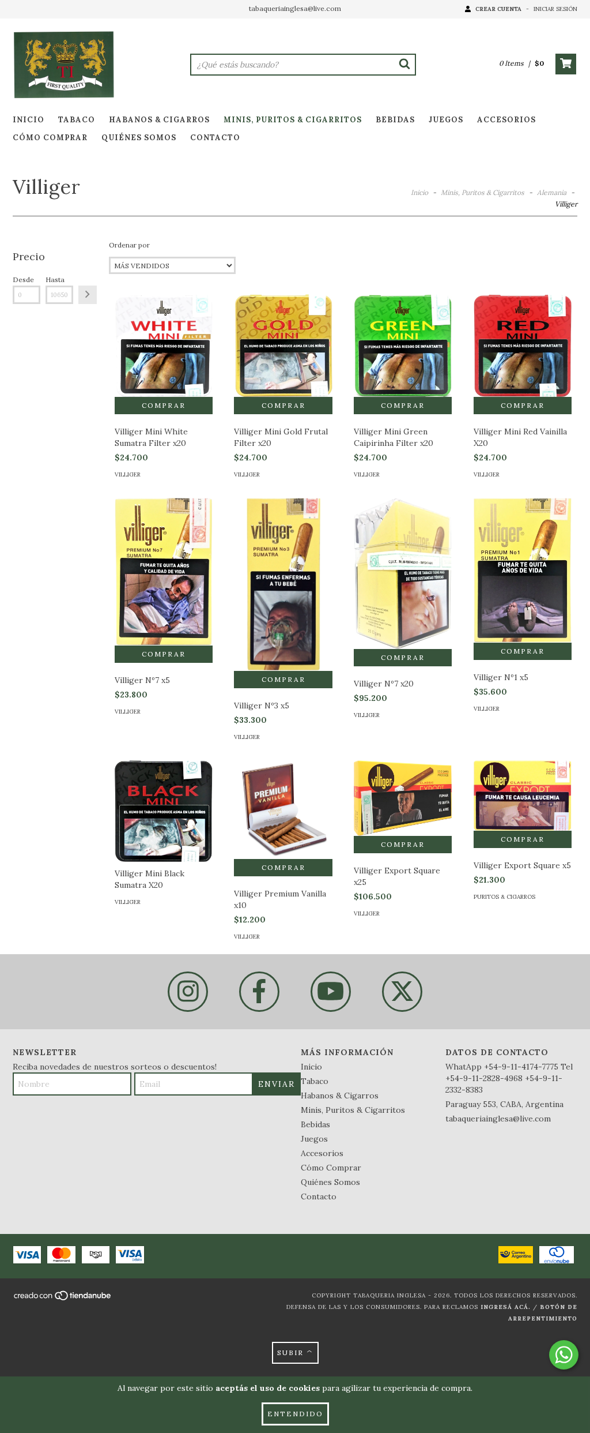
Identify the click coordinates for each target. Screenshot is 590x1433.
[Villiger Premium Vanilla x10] (283, 809)
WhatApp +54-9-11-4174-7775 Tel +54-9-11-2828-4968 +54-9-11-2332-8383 (509, 1078)
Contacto (215, 137)
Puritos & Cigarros (504, 897)
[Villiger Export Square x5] (523, 795)
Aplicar (87, 295)
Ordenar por (129, 245)
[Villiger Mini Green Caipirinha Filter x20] (403, 345)
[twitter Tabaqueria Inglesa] (402, 991)
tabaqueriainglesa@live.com (295, 8)
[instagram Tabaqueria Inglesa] (188, 991)
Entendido (295, 1413)
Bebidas (395, 120)
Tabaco (76, 120)
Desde (23, 279)
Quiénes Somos (138, 137)
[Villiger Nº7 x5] (164, 572)
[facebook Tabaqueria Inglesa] (259, 991)
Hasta (55, 279)
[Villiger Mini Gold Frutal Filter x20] (283, 345)
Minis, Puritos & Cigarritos (293, 120)
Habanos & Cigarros (159, 120)
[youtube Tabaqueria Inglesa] (331, 991)
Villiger (128, 474)
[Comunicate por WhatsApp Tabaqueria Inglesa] (563, 1355)
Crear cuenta (498, 9)
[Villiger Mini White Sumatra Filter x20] (164, 345)
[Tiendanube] (63, 1299)
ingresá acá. (506, 1307)
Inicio (28, 120)
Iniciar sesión (555, 9)
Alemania (551, 192)
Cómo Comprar (50, 137)
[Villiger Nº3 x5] (283, 613)
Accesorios (506, 120)
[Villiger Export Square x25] (403, 798)
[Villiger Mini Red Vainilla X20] (523, 345)
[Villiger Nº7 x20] (403, 573)
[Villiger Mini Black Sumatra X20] (164, 811)
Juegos (446, 120)
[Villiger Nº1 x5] (523, 570)
